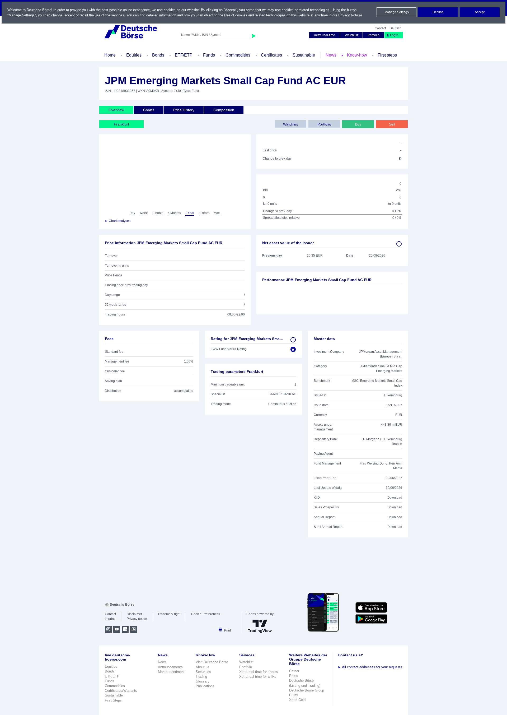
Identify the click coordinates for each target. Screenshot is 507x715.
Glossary (202, 681)
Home (110, 55)
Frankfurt (121, 124)
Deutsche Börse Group (306, 690)
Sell (392, 124)
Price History (183, 110)
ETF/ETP (184, 55)
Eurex (293, 695)
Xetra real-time (324, 35)
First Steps (113, 700)
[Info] (399, 244)
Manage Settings (396, 12)
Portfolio (373, 35)
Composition (223, 110)
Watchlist (351, 35)
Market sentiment (171, 672)
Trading (201, 677)
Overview (116, 110)
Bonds (158, 55)
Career (294, 671)
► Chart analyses (117, 221)
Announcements (170, 667)
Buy (358, 124)
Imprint (110, 619)
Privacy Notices (350, 15)
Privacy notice (137, 619)
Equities (134, 55)
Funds (209, 55)
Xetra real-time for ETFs (257, 677)
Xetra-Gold (297, 700)
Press (293, 676)
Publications (205, 686)
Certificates (271, 55)
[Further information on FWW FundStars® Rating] (293, 340)
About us (202, 667)
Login (394, 35)
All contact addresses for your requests (370, 667)
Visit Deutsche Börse (212, 662)
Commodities (238, 55)
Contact (380, 28)
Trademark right (169, 614)
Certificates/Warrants (121, 691)
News (331, 55)
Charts (148, 110)
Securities (203, 672)
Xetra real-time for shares (258, 672)
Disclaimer (134, 614)
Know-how (357, 55)
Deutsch (395, 28)
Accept (480, 12)
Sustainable (304, 55)
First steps (387, 55)
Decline (438, 12)
